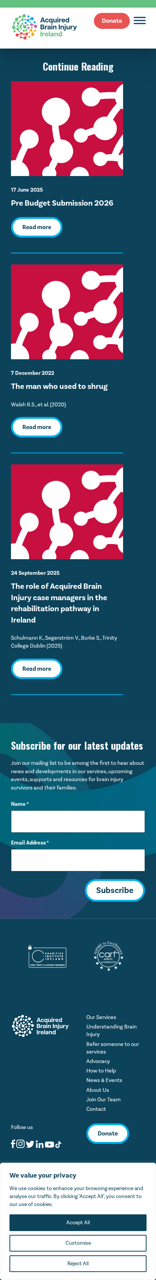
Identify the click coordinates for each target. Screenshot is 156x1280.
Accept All (78, 1222)
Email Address (30, 842)
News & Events (104, 1080)
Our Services (101, 1017)
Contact (96, 1109)
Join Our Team (103, 1099)
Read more (36, 227)
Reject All (78, 1263)
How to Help (101, 1071)
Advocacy (98, 1061)
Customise (78, 1243)
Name (20, 803)
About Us (97, 1090)
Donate (112, 21)
